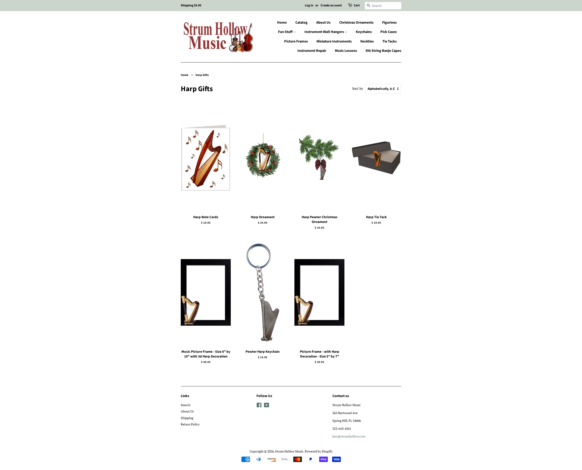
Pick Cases (388, 31)
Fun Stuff (285, 31)
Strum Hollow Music (289, 451)
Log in (309, 5)
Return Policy (190, 424)
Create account (331, 5)
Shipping (187, 418)
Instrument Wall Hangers (324, 31)
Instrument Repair (311, 50)
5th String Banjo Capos (383, 50)
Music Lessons (346, 50)
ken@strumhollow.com (348, 436)
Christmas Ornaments (356, 22)
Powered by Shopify (319, 451)
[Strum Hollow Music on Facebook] (259, 406)
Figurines (389, 22)
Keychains (364, 31)
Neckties (367, 41)
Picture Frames (296, 41)
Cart (357, 5)
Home (282, 22)
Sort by (357, 88)
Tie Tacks (389, 41)
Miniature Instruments (334, 41)
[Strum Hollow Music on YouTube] (266, 406)
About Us (323, 22)
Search (185, 405)
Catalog (301, 22)
